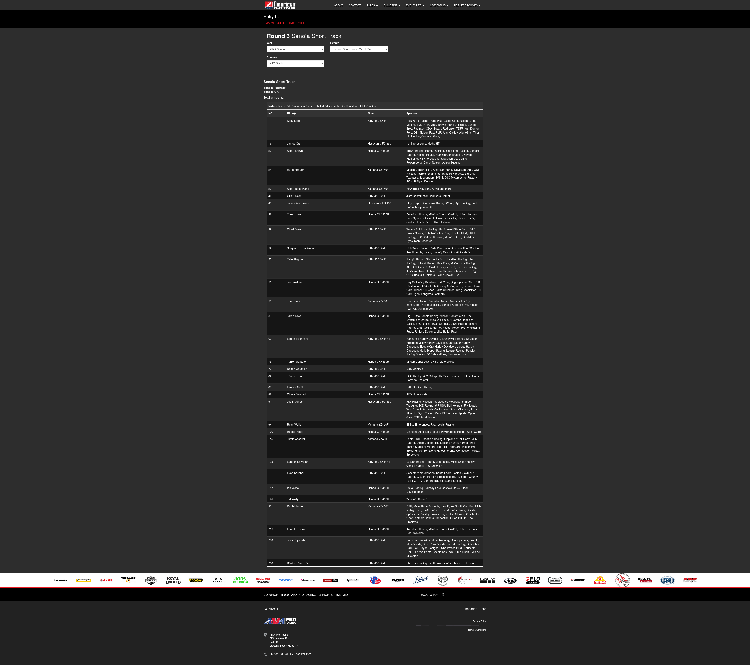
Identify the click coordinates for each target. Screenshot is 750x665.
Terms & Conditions (477, 629)
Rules (371, 5)
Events (334, 43)
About (338, 5)
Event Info (414, 5)
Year (269, 43)
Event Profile (297, 23)
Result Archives (466, 5)
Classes (272, 57)
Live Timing (438, 5)
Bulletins (391, 5)
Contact (355, 5)
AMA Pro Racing (274, 23)
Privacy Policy (479, 621)
